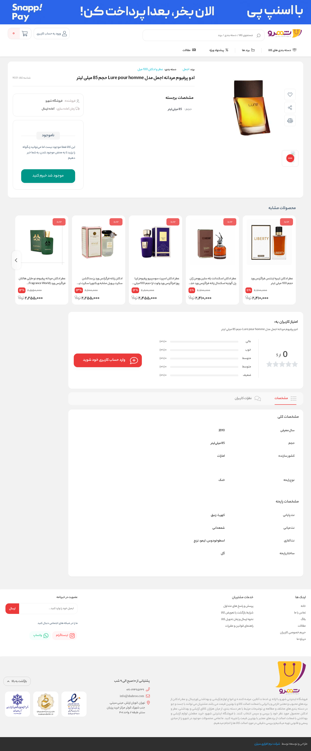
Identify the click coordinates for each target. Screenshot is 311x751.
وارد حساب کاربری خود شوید (104, 360)
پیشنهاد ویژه (216, 50)
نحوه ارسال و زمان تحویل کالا (237, 619)
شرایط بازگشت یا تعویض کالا (237, 612)
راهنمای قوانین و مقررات (239, 626)
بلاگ (303, 619)
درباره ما (301, 639)
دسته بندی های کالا (279, 50)
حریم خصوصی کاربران (293, 632)
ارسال (12, 608)
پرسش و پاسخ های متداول (238, 606)
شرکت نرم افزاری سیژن (267, 744)
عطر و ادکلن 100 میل (150, 69)
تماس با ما (300, 612)
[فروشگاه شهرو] (284, 33)
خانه (303, 606)
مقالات (187, 50)
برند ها (246, 50)
